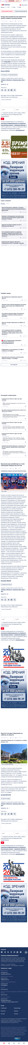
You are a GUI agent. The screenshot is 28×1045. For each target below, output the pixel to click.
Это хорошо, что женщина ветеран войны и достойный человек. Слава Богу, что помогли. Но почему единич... (14, 453)
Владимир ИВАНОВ (6, 580)
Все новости (14, 364)
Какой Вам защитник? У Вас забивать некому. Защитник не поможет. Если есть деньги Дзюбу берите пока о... (14, 439)
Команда (16, 1011)
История (3, 1013)
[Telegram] (5, 952)
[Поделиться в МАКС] (11, 90)
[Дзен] (2, 952)
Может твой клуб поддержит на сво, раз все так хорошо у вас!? (14, 404)
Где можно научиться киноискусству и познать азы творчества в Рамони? (14, 410)
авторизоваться (20, 130)
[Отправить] (2, 119)
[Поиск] (14, 1043)
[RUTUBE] (14, 952)
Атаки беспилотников (21, 11)
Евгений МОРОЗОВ (6, 795)
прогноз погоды (6, 798)
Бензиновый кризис (7, 11)
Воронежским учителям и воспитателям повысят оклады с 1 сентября (13, 357)
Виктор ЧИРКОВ (5, 71)
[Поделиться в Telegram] (8, 90)
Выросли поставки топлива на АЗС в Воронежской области (11, 225)
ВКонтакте (9, 80)
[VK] (8, 952)
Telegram (3, 80)
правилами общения (19, 125)
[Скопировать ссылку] (14, 90)
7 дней (7, 203)
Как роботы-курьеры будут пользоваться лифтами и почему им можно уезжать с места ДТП (13, 315)
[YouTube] (21, 952)
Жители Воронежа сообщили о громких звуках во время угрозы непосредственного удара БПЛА (14, 209)
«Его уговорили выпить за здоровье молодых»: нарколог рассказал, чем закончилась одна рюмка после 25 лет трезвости (12, 234)
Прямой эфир (24, 4)
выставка (4, 74)
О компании (3, 1008)
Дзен (23, 80)
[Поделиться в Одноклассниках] (5, 90)
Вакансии (3, 1011)
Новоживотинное (13, 74)
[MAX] (17, 952)
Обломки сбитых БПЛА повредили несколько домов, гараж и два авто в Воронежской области (14, 306)
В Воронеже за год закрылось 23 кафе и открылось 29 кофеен (13, 350)
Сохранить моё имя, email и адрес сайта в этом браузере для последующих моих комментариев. (13, 114)
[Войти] (19, 1043)
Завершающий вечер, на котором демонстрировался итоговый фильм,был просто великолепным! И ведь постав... (14, 416)
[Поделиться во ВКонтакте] (2, 90)
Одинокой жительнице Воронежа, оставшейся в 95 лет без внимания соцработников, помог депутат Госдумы (14, 447)
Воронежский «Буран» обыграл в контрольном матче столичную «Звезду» (13, 242)
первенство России (6, 584)
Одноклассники (17, 80)
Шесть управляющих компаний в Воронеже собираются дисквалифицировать (11, 342)
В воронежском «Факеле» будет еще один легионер (12, 399)
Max (2, 81)
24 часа (3, 203)
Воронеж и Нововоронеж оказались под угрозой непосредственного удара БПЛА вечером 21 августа (13, 218)
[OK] (11, 952)
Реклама (16, 1013)
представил (7, 61)
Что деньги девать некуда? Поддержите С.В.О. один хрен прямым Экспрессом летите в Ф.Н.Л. (14, 427)
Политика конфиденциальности (9, 955)
